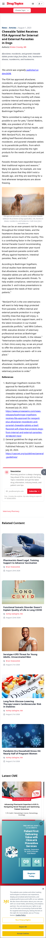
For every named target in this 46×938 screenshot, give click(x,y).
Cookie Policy (21, 915)
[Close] (43, 888)
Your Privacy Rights (22, 920)
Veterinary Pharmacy (11, 511)
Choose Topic (20, 10)
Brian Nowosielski (13, 567)
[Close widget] (41, 823)
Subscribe (33, 491)
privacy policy (11, 498)
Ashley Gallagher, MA (14, 614)
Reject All (23, 927)
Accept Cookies (23, 933)
